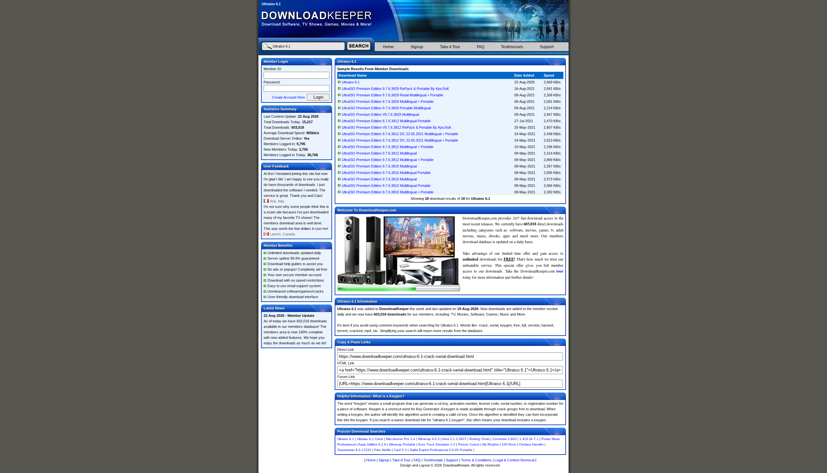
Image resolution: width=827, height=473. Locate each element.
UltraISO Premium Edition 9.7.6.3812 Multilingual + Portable (388, 147)
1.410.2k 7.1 (529, 439)
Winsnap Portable (402, 444)
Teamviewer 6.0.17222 (354, 450)
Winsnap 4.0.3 (429, 439)
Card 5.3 (400, 450)
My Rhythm (490, 444)
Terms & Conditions (476, 460)
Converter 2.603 (504, 439)
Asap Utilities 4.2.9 (372, 444)
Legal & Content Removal (514, 460)
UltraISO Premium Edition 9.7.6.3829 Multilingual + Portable (388, 101)
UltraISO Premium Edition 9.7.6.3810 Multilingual (379, 166)
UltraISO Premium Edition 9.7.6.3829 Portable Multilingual (386, 108)
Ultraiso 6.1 (351, 82)
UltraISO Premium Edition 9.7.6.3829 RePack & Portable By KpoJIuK (395, 89)
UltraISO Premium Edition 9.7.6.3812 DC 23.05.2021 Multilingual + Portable (400, 134)
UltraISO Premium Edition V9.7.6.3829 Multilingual (380, 114)
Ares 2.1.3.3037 (454, 439)
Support (547, 47)
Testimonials (512, 47)
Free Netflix (382, 450)
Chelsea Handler (531, 444)
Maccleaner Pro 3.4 (400, 439)
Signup (417, 47)
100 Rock (509, 444)
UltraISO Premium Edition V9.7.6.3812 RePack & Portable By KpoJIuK (396, 127)
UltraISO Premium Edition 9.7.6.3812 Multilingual (379, 153)
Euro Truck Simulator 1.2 (436, 444)
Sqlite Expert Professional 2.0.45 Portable (441, 450)
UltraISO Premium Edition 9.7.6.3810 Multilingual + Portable (388, 192)
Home (388, 47)
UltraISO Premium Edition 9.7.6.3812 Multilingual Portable (386, 121)
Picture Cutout (468, 444)
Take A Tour (450, 47)
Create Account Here (288, 97)
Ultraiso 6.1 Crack (370, 439)
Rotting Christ (479, 439)
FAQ (480, 47)
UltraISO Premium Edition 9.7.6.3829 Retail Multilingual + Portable (392, 95)
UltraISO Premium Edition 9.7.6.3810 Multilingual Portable (386, 173)
